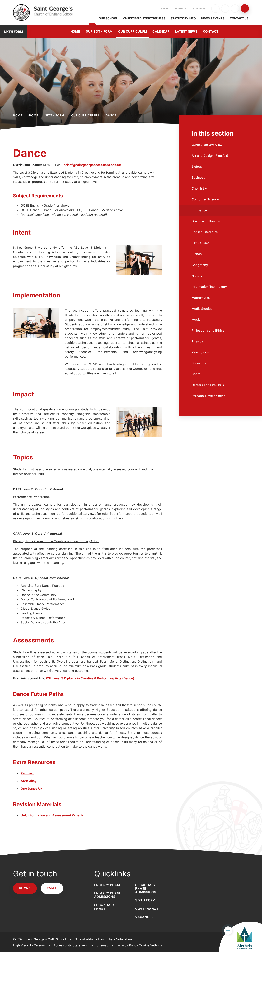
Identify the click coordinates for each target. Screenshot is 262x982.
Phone (25, 888)
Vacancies (145, 917)
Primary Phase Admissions (107, 895)
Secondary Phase (104, 906)
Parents (180, 8)
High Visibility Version (29, 945)
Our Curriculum (85, 115)
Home (17, 115)
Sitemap (103, 945)
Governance (146, 909)
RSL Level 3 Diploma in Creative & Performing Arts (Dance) (90, 678)
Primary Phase (107, 885)
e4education (123, 939)
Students (199, 8)
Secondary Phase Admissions (145, 888)
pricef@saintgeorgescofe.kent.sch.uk (92, 165)
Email (52, 888)
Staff (164, 8)
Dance (111, 115)
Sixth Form (54, 115)
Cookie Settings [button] (150, 945)
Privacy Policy (127, 945)
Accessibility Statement (71, 945)
